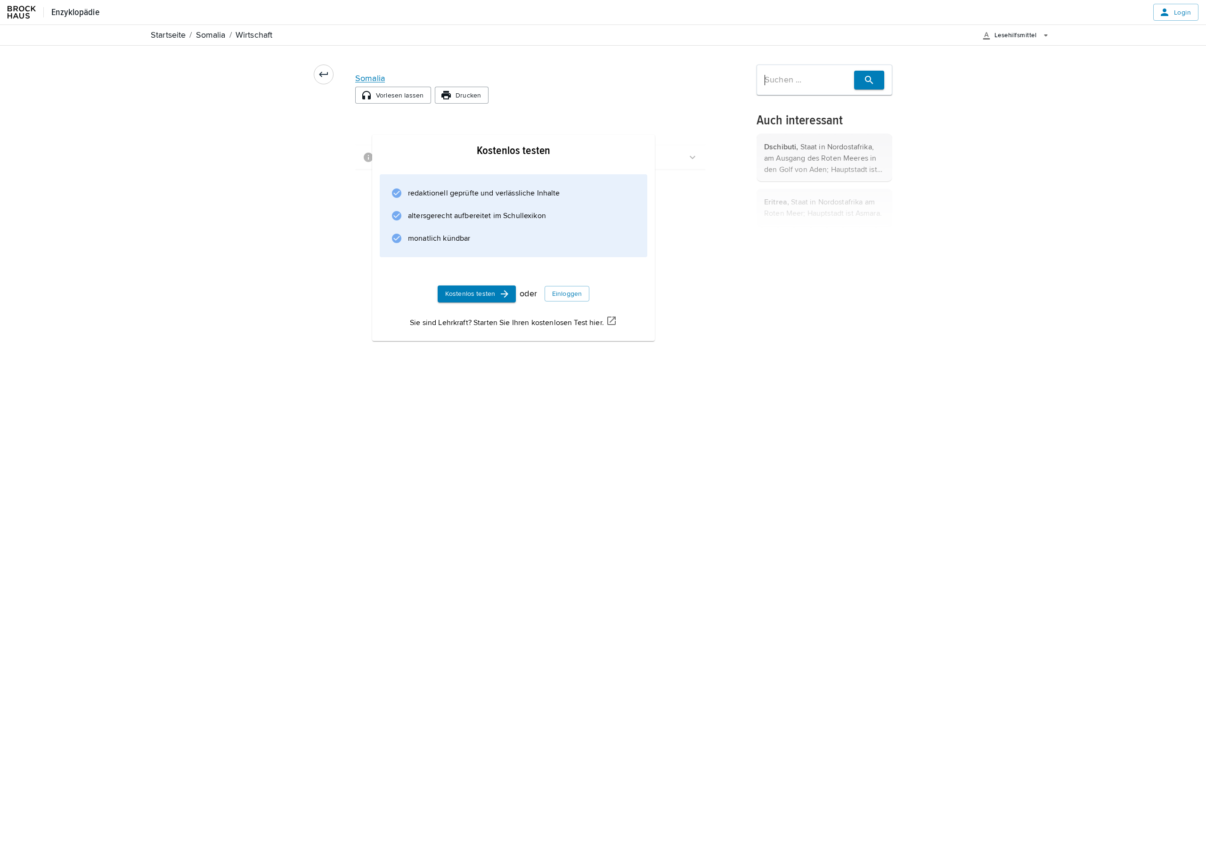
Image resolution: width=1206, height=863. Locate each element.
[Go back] (324, 74)
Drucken (468, 95)
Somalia (370, 78)
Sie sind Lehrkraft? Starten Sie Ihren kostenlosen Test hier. (507, 322)
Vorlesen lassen (400, 95)
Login (1182, 12)
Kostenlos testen (470, 294)
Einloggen (567, 294)
